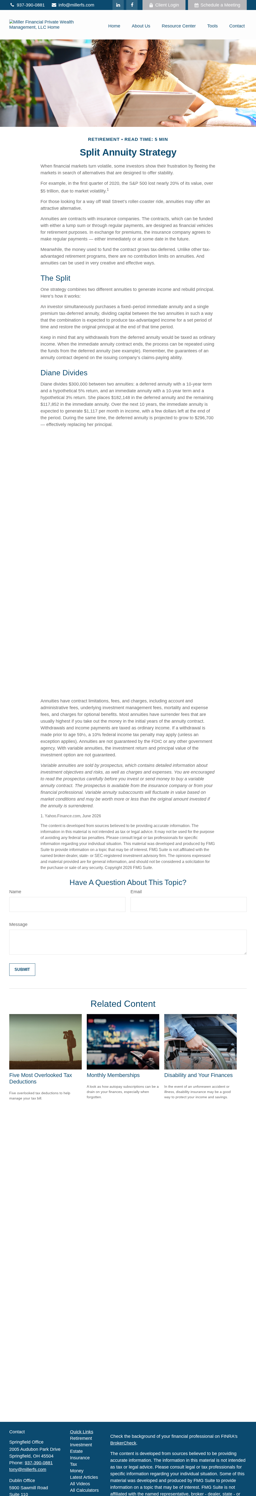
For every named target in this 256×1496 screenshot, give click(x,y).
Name (15, 891)
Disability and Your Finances (198, 1075)
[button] (114, 26)
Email (136, 891)
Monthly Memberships (113, 1075)
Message (18, 924)
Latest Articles (84, 1477)
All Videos (80, 1483)
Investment (81, 1444)
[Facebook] (132, 5)
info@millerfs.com (76, 4)
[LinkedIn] (118, 5)
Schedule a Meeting (220, 4)
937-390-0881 (31, 4)
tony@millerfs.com (27, 1469)
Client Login (167, 4)
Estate (76, 1451)
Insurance (80, 1457)
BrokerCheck (123, 1443)
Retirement (81, 1438)
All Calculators (84, 1490)
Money (77, 1470)
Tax (73, 1464)
